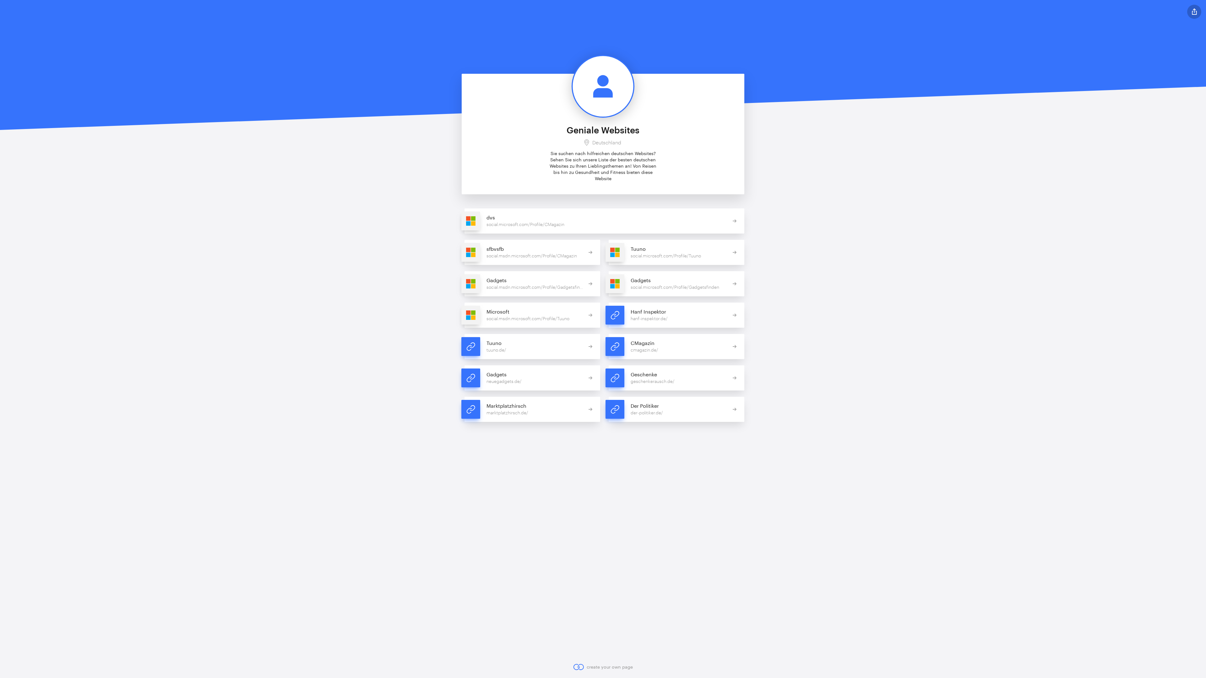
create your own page (610, 667)
